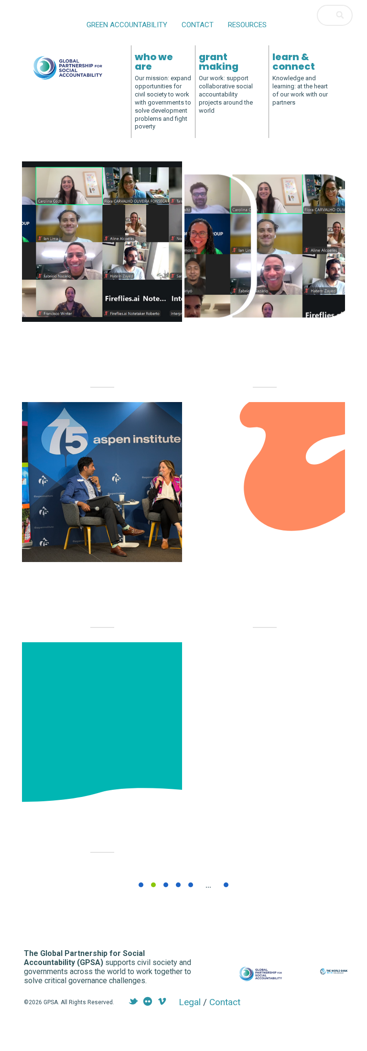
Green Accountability (126, 25)
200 (226, 884)
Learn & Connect (293, 61)
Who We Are (154, 61)
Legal (190, 1002)
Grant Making (218, 61)
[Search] (341, 15)
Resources (247, 25)
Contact (198, 25)
